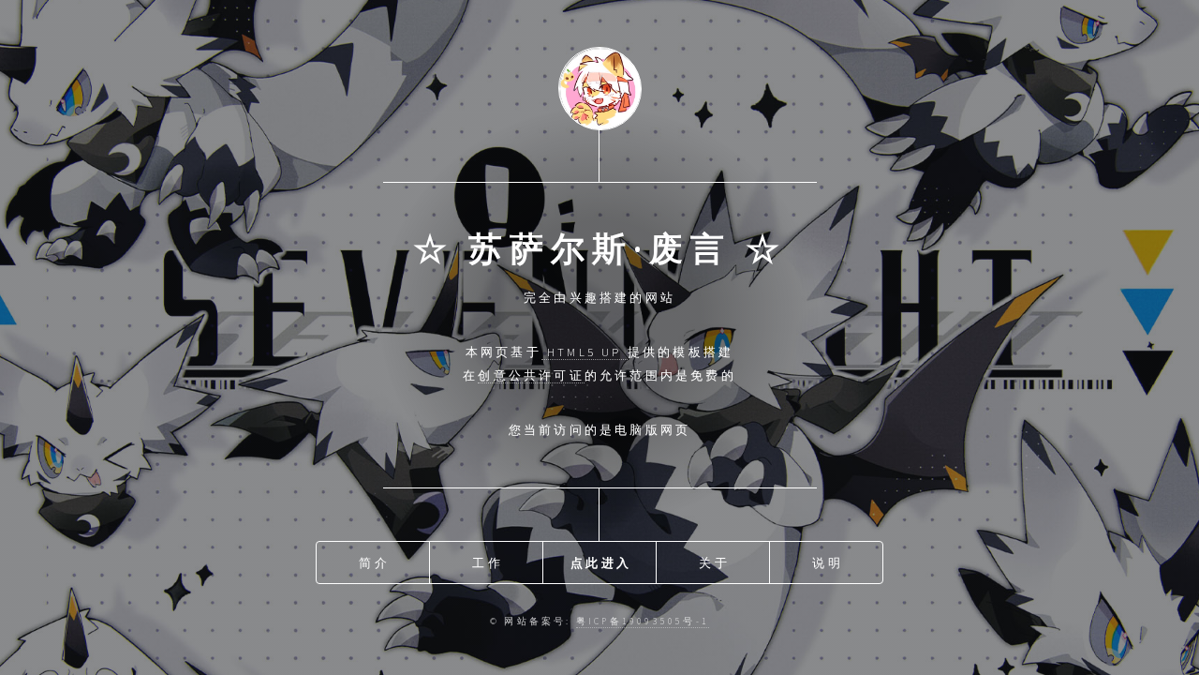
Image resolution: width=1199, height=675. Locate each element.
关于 (714, 562)
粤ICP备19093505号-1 (642, 621)
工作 (487, 562)
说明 (827, 562)
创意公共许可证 (531, 375)
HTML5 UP (584, 351)
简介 (374, 562)
